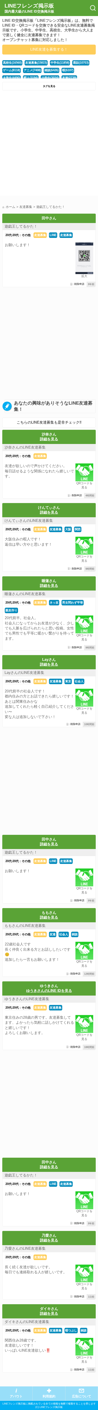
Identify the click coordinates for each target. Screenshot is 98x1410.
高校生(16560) (12, 62)
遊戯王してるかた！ (21, 226)
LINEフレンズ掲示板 (29, 8)
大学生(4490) (11, 77)
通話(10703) (81, 62)
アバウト (16, 1396)
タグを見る (49, 86)
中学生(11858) (60, 62)
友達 (53, 934)
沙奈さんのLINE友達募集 (25, 447)
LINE (53, 235)
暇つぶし (71, 1330)
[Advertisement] (49, 144)
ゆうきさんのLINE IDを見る (49, 991)
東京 (68, 681)
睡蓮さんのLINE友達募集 (25, 594)
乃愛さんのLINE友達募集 (25, 1248)
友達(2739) (69, 77)
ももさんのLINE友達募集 (25, 926)
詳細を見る (49, 439)
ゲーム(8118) (11, 70)
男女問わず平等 (72, 602)
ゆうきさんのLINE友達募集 (27, 999)
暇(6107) (67, 70)
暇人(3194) (31, 77)
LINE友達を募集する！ (49, 49)
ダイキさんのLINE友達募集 (27, 1322)
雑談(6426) (51, 70)
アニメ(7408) (32, 70)
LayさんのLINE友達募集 (24, 673)
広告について (81, 1396)
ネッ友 (54, 602)
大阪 (68, 529)
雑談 (75, 934)
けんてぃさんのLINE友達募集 (29, 521)
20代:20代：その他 (18, 235)
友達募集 (40, 235)
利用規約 (49, 1396)
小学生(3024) (50, 77)
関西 (78, 529)
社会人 (79, 681)
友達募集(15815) (36, 62)
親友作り (11, 610)
